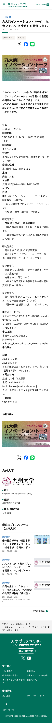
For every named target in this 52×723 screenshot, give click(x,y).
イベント (21, 37)
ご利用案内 (7, 671)
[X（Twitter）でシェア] (19, 44)
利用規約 (31, 671)
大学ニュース (8, 37)
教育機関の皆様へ (10, 675)
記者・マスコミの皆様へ (38, 675)
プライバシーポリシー (37, 696)
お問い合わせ (8, 709)
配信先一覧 (32, 679)
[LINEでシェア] (32, 44)
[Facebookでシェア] (26, 44)
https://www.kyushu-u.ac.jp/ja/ (17, 493)
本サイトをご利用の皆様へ (13, 681)
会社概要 (6, 696)
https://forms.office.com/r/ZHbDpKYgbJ (26, 343)
